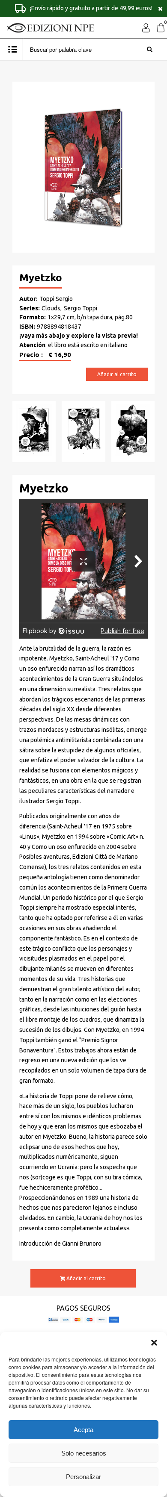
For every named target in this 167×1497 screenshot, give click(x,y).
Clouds (51, 308)
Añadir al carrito (117, 374)
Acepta (83, 1429)
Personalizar (83, 1476)
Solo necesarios (83, 1453)
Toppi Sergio (56, 298)
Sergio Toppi (80, 308)
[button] (154, 1342)
